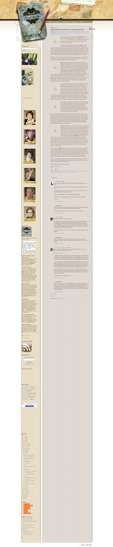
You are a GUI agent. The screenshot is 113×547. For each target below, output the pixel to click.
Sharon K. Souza (28, 513)
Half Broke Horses (69, 170)
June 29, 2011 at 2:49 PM (58, 243)
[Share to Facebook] (55, 169)
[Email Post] (70, 167)
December (26, 443)
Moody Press (25, 530)
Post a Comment (53, 293)
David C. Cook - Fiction (27, 525)
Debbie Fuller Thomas (29, 505)
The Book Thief (74, 172)
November (26, 445)
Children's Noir (27, 460)
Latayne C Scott (28, 508)
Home (50, 22)
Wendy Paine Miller (59, 181)
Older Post (87, 295)
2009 (24, 496)
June (25, 453)
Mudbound (78, 170)
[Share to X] (54, 169)
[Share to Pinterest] (57, 169)
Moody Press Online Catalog (28, 531)
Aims (25, 464)
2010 (24, 495)
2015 (24, 435)
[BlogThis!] (52, 169)
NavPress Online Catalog (27, 534)
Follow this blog (29, 406)
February (26, 491)
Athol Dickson (56, 170)
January (25, 493)
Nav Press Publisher (27, 533)
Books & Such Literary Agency (29, 524)
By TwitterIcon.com (25, 337)
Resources (74, 22)
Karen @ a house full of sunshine (61, 247)
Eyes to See (26, 475)
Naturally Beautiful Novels (29, 458)
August (25, 450)
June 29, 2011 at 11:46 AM (59, 213)
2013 (24, 438)
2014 (24, 437)
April (25, 488)
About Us (57, 22)
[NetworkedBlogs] (29, 403)
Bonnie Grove (27, 503)
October (25, 447)
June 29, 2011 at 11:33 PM (59, 277)
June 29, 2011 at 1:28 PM (58, 233)
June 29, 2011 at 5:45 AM (58, 201)
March (25, 490)
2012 (24, 440)
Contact (82, 22)
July (25, 451)
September (26, 448)
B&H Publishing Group (27, 518)
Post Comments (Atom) (60, 298)
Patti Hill (26, 510)
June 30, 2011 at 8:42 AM (58, 291)
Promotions (66, 22)
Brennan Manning (62, 170)
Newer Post (53, 295)
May (25, 486)
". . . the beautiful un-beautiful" (29, 474)
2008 (24, 498)
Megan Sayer (57, 217)
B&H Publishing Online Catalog (29, 520)
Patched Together (67, 172)
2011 (24, 442)
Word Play (26, 469)
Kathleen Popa (27, 507)
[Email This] (51, 169)
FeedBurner (32, 364)
